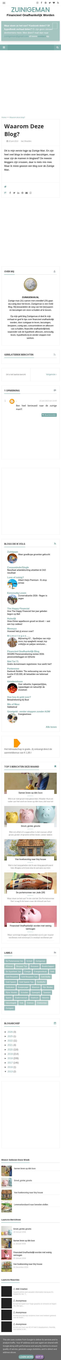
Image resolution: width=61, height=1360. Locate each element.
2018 (10, 1058)
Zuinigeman (30, 10)
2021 (10, 1045)
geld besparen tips (29, 977)
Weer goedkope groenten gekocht (34, 554)
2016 (10, 1067)
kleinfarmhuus (15, 681)
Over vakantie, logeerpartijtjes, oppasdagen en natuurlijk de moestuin (32, 687)
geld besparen (12, 977)
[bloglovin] (54, 3)
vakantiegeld (11, 1003)
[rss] (58, 3)
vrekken (30, 1003)
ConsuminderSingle (18, 567)
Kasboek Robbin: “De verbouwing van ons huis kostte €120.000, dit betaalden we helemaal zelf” (29, 674)
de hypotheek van (13, 971)
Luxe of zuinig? (15, 577)
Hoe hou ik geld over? (19, 697)
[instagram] (37, 3)
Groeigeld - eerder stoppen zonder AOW (28, 711)
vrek (21, 1003)
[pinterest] (45, 3)
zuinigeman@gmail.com (16, 36)
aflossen (9, 966)
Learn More (26, 1357)
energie (27, 971)
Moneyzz (12, 628)
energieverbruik (40, 971)
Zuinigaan (12, 552)
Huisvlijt (11, 618)
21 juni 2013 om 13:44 (48, 401)
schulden (24, 992)
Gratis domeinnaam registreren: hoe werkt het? (29, 664)
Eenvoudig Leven (16, 593)
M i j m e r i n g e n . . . (18, 636)
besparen (34, 966)
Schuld (29, 961)
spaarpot (47, 992)
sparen (8, 998)
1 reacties (27, 141)
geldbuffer (41, 982)
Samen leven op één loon (30, 793)
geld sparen (11, 982)
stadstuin (34, 998)
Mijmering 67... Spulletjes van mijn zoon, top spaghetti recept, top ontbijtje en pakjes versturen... (34, 641)
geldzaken (10, 987)
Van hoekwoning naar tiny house (30, 859)
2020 (10, 1049)
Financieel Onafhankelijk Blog (23, 651)
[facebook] (41, 3)
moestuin (35, 987)
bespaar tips (21, 966)
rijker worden (11, 992)
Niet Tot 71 (13, 661)
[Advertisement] (30, 83)
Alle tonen (51, 727)
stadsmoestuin (21, 998)
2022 (10, 1040)
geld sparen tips (26, 982)
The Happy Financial (18, 608)
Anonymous (21, 1301)
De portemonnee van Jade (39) (30, 892)
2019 (10, 1054)
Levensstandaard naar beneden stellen (31, 1204)
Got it (39, 1357)
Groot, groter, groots (30, 826)
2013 (10, 1071)
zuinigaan (10, 1008)
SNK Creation (22, 1289)
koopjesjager (23, 987)
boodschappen (48, 966)
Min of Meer (13, 704)
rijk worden (48, 987)
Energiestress (24, 714)
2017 (10, 1063)
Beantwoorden (50, 415)
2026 (10, 1032)
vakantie (45, 998)
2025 (10, 1036)
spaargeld (36, 992)
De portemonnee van (14, 961)
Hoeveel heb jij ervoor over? (20, 631)
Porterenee (13, 668)
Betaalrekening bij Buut (18, 699)
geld (52, 971)
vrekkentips (42, 1003)
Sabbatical (12, 707)
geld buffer (45, 977)
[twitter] (49, 3)
